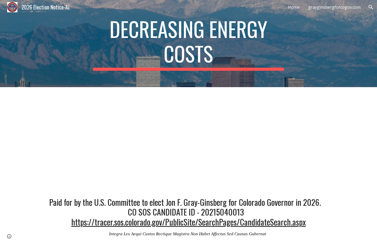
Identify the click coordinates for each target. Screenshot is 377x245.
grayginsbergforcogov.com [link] (334, 7)
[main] (188, 43)
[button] (371, 7)
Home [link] (294, 7)
